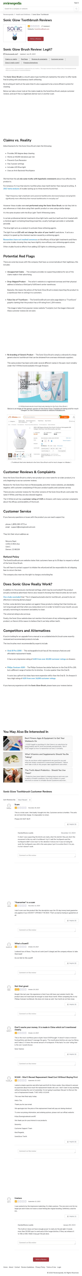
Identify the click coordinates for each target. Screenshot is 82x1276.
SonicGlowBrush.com (41, 29)
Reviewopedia (8, 14)
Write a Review (35, 39)
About (11, 1267)
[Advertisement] (41, 114)
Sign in (76, 3)
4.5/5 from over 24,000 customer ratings (39, 678)
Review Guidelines (27, 1267)
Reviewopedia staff (11, 54)
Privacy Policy (40, 1267)
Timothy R (9, 1081)
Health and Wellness (23, 14)
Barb (9, 990)
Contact (17, 1267)
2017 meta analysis (11, 189)
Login (59, 1267)
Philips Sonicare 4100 (16, 667)
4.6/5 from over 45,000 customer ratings (49, 659)
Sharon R (9, 947)
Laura (9, 906)
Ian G (8, 1202)
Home (5, 1267)
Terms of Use (51, 1267)
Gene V (9, 1031)
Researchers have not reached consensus (20, 239)
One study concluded (12, 597)
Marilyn (9, 808)
